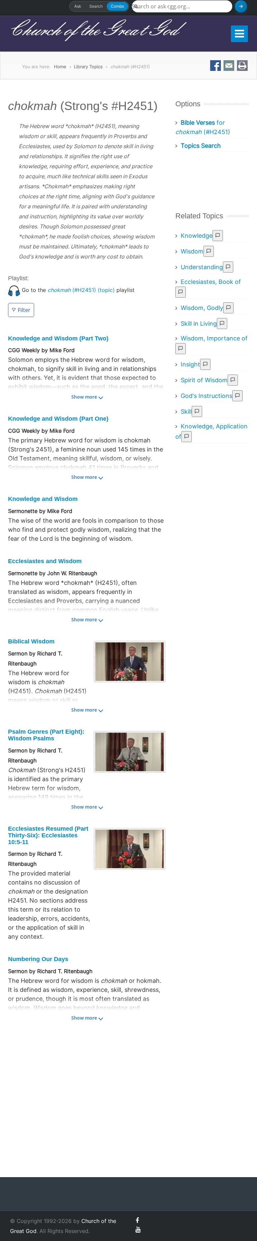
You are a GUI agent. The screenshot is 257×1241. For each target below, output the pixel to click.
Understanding (202, 267)
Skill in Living (199, 323)
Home (60, 66)
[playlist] (14, 290)
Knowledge (196, 235)
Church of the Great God (93, 30)
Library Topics (88, 66)
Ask (77, 6)
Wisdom (192, 251)
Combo (117, 6)
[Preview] (217, 235)
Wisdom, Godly (202, 307)
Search (96, 6)
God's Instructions (206, 395)
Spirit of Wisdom (204, 380)
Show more (84, 397)
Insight (190, 364)
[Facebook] (137, 1220)
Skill (186, 411)
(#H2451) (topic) (81, 290)
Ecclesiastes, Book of (211, 281)
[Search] (241, 6)
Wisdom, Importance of (214, 338)
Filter (24, 310)
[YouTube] (138, 1229)
